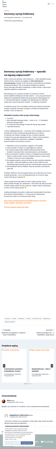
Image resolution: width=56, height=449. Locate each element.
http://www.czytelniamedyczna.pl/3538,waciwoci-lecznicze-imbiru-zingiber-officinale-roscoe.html (25, 202)
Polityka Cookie (12, 439)
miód (28, 318)
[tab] (26, 383)
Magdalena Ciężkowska (14, 17)
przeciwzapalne (10, 322)
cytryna (7, 318)
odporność (46, 318)
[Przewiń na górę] (54, 446)
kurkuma (21, 318)
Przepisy (6, 11)
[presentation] (14, 357)
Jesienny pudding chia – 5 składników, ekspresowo (45, 332)
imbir (14, 318)
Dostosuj (8, 443)
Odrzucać (16, 443)
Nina (9, 400)
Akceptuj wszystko (27, 443)
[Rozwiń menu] (53, 4)
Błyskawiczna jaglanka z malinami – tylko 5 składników (13, 332)
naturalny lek (36, 318)
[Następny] (52, 366)
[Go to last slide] (4, 366)
